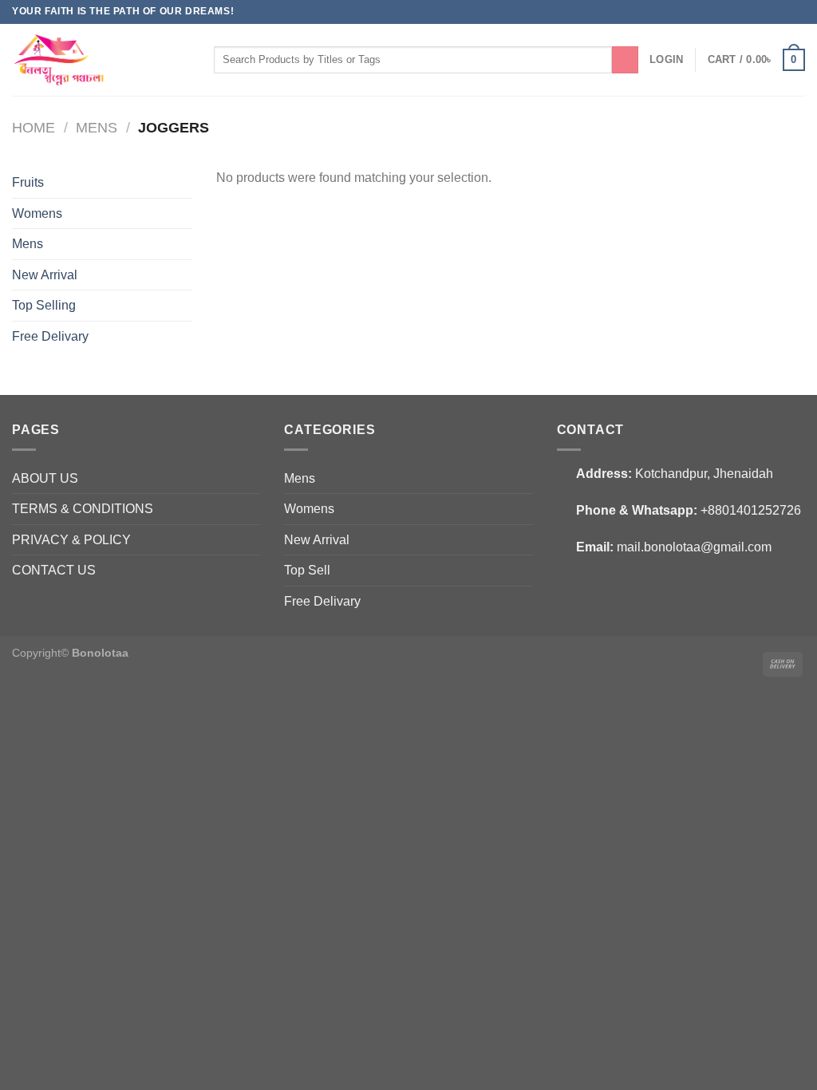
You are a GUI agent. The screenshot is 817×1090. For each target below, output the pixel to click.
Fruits (28, 182)
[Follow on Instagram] (782, 12)
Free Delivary (50, 336)
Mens (96, 127)
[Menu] (193, 59)
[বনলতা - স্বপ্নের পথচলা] (86, 60)
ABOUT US (45, 478)
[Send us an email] (797, 12)
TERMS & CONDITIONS (82, 508)
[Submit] (625, 59)
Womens (37, 213)
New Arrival (44, 275)
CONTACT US (54, 570)
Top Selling (44, 305)
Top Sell (307, 570)
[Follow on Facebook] (767, 12)
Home (33, 127)
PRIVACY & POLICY (71, 540)
